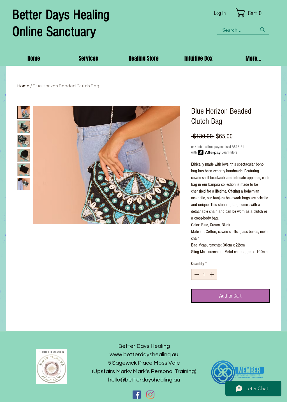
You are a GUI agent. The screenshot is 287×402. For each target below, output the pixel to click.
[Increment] (212, 274)
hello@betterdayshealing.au (144, 380)
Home (23, 86)
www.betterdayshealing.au (144, 354)
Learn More (229, 152)
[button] (252, 12)
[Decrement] (196, 274)
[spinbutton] (204, 274)
